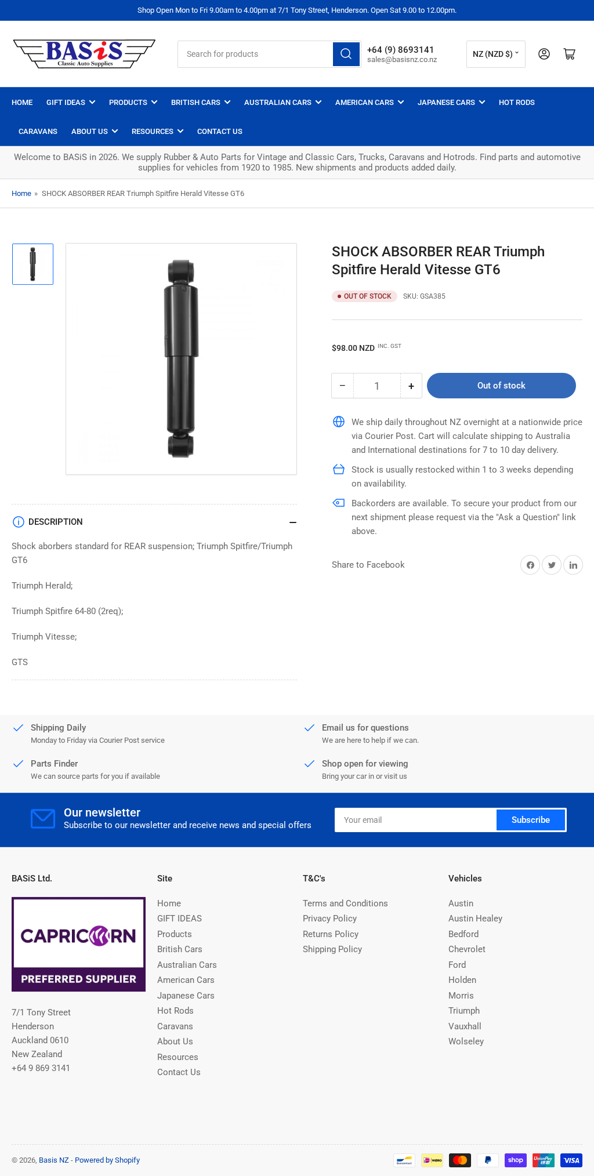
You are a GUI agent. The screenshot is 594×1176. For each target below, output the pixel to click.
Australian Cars (278, 102)
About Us (89, 131)
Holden (462, 980)
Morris (461, 995)
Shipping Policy (332, 949)
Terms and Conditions (345, 903)
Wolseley (466, 1041)
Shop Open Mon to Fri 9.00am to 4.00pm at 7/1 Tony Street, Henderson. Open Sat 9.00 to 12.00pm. (297, 10)
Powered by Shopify (107, 1160)
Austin (460, 903)
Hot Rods (517, 102)
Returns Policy (330, 934)
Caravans (38, 131)
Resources (152, 131)
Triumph (464, 1011)
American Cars (364, 102)
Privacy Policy (330, 918)
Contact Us (219, 131)
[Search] (346, 54)
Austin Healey (475, 918)
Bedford (463, 934)
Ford (457, 965)
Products (128, 102)
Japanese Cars (446, 102)
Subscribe (531, 820)
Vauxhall (464, 1026)
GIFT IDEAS (65, 102)
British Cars (195, 102)
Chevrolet (467, 949)
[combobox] (269, 54)
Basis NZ (54, 1160)
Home (22, 102)
